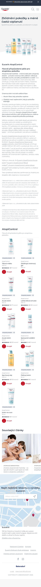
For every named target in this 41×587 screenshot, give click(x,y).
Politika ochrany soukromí (13, 554)
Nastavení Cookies (16, 546)
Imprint (33, 550)
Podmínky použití (31, 554)
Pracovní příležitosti (23, 571)
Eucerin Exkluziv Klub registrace (17, 550)
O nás (12, 571)
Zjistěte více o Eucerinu (11, 538)
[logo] (5, 9)
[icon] (34, 496)
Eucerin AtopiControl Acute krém (14, 136)
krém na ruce (23, 130)
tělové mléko (13, 130)
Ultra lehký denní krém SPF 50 (23, 1)
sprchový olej (18, 128)
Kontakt (28, 546)
